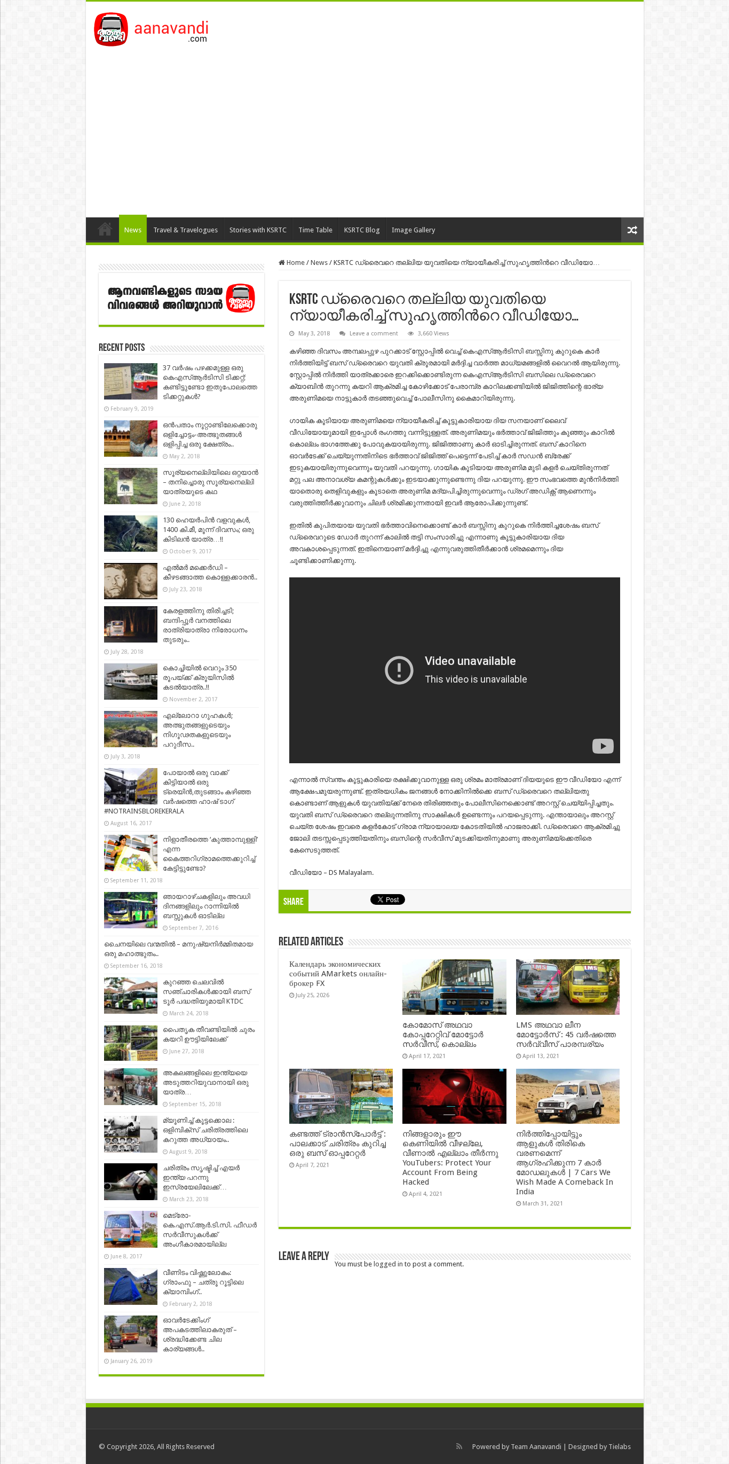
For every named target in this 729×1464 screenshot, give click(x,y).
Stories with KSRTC (258, 230)
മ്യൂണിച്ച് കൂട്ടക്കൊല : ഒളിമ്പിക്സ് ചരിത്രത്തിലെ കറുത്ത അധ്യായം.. (205, 1130)
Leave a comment (374, 333)
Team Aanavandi (536, 1447)
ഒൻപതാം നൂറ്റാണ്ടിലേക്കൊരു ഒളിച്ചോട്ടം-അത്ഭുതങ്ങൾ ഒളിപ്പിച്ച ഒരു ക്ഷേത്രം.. (210, 434)
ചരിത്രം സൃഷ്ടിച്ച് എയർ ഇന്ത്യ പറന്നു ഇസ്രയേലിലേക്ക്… (201, 1177)
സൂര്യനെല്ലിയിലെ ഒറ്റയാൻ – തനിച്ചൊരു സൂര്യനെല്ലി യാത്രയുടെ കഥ (210, 482)
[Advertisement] (365, 126)
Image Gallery (413, 230)
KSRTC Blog (362, 230)
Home (105, 228)
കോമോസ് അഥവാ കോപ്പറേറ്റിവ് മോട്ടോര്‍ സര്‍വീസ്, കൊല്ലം (443, 1034)
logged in (388, 1264)
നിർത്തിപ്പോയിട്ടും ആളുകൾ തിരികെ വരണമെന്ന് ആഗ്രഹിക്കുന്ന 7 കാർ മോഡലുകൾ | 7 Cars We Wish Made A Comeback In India (564, 1162)
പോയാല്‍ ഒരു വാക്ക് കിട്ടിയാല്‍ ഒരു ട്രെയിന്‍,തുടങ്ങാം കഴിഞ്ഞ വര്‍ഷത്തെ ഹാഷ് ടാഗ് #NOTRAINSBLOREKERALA (177, 792)
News (132, 230)
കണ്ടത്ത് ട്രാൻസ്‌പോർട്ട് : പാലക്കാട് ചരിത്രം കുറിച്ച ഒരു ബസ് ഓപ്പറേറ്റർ (337, 1143)
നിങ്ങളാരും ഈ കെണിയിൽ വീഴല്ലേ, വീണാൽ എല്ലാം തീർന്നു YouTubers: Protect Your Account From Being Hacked (450, 1158)
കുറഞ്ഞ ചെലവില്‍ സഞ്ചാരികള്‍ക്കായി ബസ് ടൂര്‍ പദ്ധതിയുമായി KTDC (206, 991)
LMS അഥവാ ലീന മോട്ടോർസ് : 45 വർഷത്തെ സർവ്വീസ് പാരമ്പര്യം (566, 1034)
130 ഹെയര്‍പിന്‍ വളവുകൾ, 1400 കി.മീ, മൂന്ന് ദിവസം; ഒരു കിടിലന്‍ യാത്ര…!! (208, 529)
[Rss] (459, 1446)
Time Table (315, 230)
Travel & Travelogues (185, 230)
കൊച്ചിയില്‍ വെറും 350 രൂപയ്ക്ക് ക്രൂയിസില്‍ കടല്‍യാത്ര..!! (199, 677)
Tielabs (619, 1447)
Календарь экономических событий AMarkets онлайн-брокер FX (338, 973)
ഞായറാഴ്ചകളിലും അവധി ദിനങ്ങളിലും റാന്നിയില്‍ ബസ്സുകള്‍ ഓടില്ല (206, 906)
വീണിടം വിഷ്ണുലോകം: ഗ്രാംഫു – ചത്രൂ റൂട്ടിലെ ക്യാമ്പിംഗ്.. (203, 1282)
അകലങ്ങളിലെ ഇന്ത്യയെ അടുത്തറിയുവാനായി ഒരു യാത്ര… (206, 1082)
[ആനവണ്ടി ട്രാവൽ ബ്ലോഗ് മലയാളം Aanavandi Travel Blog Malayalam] (156, 27)
